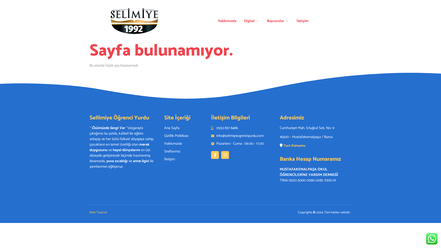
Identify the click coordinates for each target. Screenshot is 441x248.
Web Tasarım (98, 212)
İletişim (302, 21)
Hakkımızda (227, 21)
